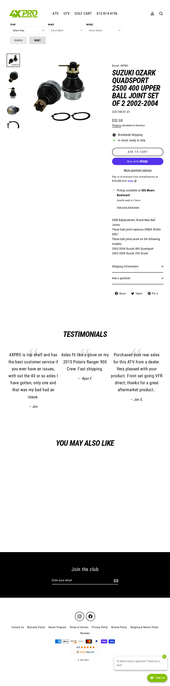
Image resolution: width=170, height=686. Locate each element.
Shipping (116, 125)
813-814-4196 (107, 13)
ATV (55, 13)
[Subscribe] (115, 580)
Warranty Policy (36, 627)
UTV (67, 13)
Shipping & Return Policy (144, 627)
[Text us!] (157, 679)
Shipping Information (125, 266)
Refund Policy (119, 627)
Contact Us (18, 627)
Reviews (85, 633)
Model (89, 24)
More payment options (138, 170)
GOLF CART (83, 13)
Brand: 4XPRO (120, 65)
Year (13, 24)
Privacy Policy (100, 627)
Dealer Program (57, 627)
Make (51, 24)
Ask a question (121, 278)
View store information (128, 207)
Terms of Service (79, 627)
